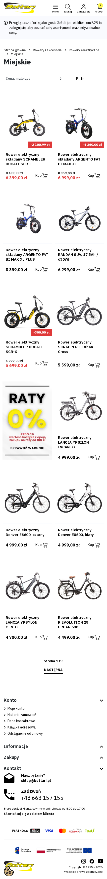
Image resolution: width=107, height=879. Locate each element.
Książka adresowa (21, 727)
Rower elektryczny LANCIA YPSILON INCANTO (75, 442)
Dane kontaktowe (21, 721)
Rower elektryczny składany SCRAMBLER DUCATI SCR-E (25, 159)
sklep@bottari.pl (36, 780)
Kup (38, 175)
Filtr (80, 78)
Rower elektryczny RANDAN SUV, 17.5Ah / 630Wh (78, 254)
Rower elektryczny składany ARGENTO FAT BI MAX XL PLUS (27, 254)
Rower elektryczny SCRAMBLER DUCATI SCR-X (24, 347)
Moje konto (16, 708)
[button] (68, 8)
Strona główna (15, 50)
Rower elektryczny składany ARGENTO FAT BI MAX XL (79, 159)
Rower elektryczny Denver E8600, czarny (25, 532)
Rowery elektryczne (84, 50)
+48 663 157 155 (42, 797)
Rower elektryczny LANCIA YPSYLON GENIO (22, 622)
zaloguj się (17, 27)
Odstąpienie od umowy (25, 733)
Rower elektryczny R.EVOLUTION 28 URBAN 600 (75, 622)
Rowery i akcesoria (47, 50)
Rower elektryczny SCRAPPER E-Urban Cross (75, 347)
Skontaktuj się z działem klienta (29, 814)
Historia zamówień (21, 714)
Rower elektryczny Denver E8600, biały (76, 532)
